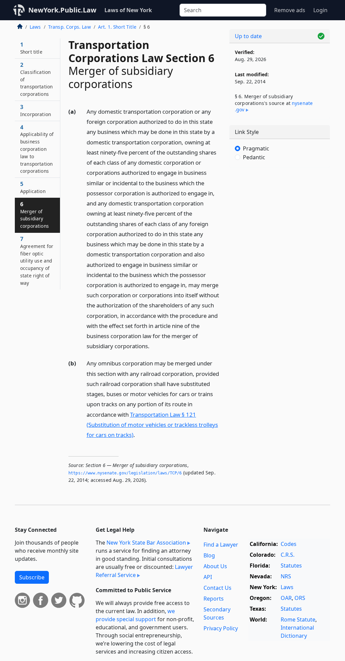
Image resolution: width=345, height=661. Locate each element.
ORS (299, 598)
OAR (286, 598)
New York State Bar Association (146, 542)
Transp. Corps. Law (69, 27)
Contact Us (217, 587)
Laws (35, 27)
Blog (209, 555)
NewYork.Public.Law (62, 10)
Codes (288, 544)
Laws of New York (128, 10)
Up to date (248, 36)
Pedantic (254, 157)
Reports (213, 598)
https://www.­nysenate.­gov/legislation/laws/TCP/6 (125, 473)
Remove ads (289, 10)
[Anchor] (153, 346)
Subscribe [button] (31, 577)
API (207, 577)
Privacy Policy (220, 628)
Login (320, 10)
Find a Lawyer (220, 544)
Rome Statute (298, 619)
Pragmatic (256, 148)
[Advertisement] (279, 219)
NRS (286, 576)
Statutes (291, 565)
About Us (215, 566)
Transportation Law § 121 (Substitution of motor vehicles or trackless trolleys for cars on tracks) (152, 425)
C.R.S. (287, 554)
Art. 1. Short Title (117, 27)
